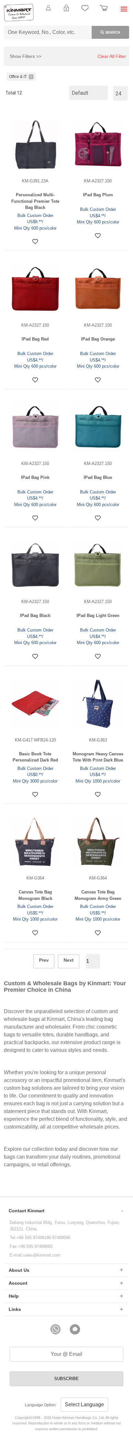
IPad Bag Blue (98, 477)
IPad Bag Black (35, 615)
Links (15, 1309)
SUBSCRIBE (66, 1378)
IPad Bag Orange (98, 339)
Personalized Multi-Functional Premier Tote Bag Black (35, 201)
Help (14, 1296)
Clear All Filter (111, 56)
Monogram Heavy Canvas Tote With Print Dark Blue (98, 757)
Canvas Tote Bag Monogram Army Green (98, 895)
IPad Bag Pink (35, 477)
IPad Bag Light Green (98, 615)
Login (66, 11)
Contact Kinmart (27, 1210)
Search (112, 32)
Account (18, 1283)
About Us (19, 1270)
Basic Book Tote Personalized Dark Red (35, 757)
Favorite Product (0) (66, 19)
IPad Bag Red (35, 339)
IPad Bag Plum (98, 194)
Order (103, 11)
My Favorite (85, 11)
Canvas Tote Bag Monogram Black (35, 895)
